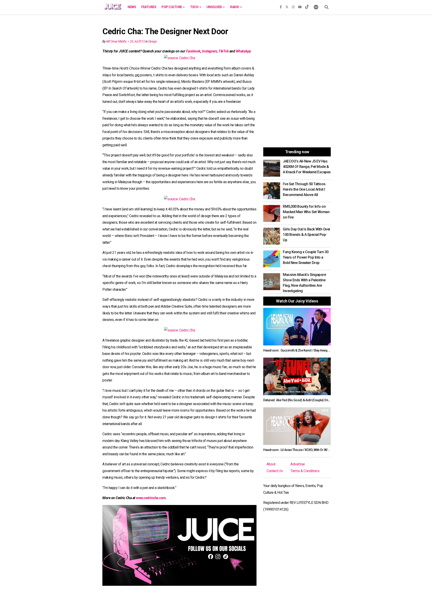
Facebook (193, 51)
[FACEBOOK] (280, 6)
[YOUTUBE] (300, 6)
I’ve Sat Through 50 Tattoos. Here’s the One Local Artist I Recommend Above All (304, 189)
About (271, 464)
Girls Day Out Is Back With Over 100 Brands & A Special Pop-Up (306, 234)
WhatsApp (243, 51)
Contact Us (275, 471)
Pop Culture (172, 7)
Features (148, 7)
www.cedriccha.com (151, 498)
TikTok (223, 51)
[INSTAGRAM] (293, 6)
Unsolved (215, 7)
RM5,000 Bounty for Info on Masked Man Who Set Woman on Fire (306, 211)
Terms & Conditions (304, 471)
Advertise (297, 464)
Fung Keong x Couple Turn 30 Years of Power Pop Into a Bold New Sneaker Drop (305, 257)
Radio (235, 7)
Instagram (209, 51)
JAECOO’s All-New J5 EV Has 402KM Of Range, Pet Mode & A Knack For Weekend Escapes (307, 166)
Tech (194, 7)
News (132, 7)
